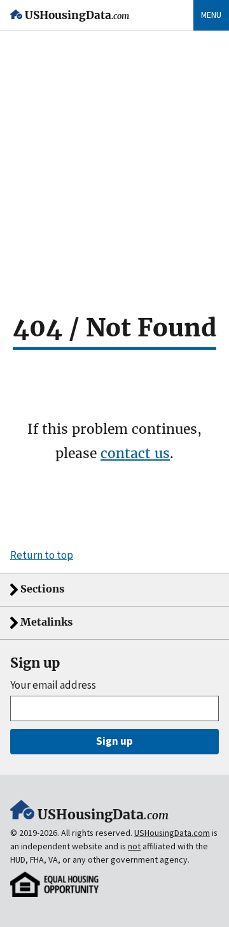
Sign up (114, 741)
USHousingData (77, 15)
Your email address (53, 685)
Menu (211, 14)
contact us (135, 453)
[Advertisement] (114, 151)
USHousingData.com (172, 832)
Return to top (41, 555)
